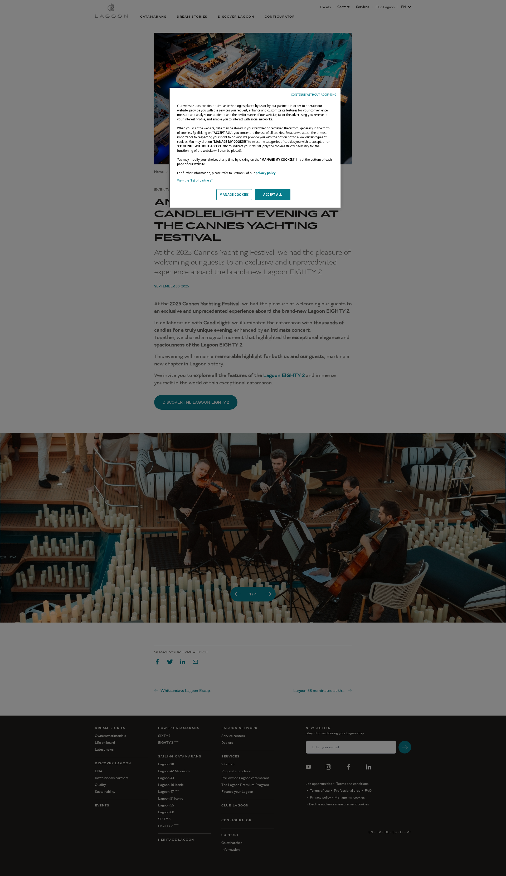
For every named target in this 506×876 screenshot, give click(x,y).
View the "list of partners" (195, 180)
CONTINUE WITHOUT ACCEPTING (314, 94)
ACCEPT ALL (272, 195)
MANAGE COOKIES (234, 195)
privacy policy (265, 173)
